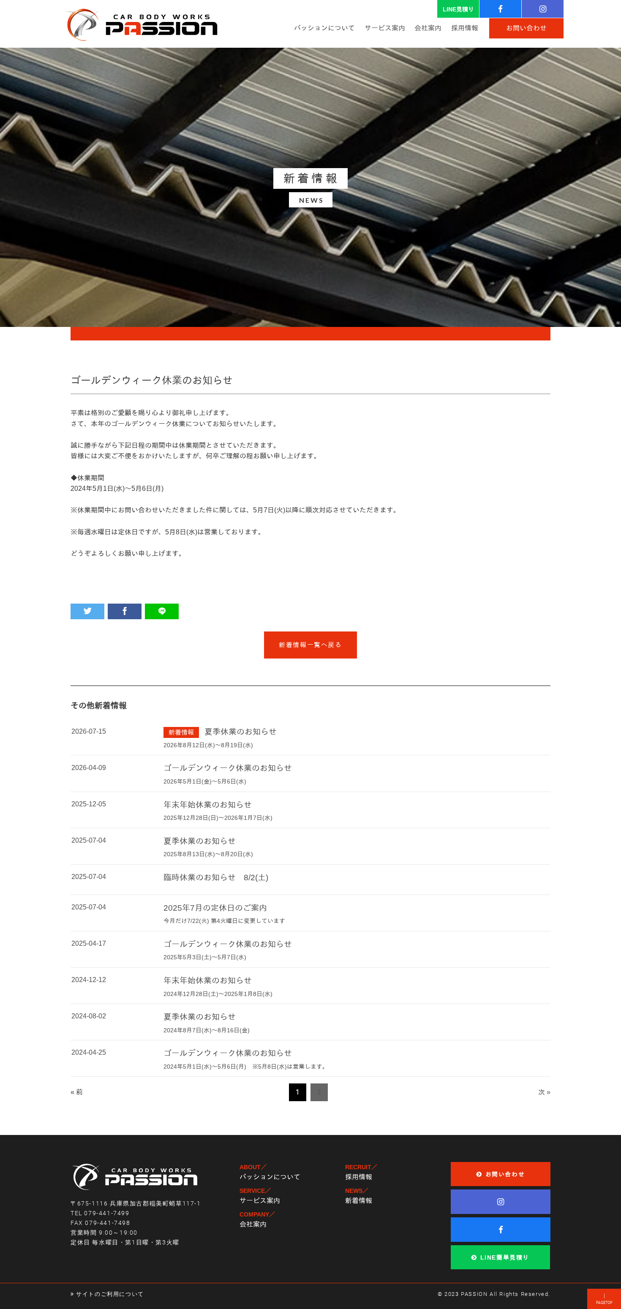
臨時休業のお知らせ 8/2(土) (215, 877)
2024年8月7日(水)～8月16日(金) (206, 1030)
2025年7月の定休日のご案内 (215, 908)
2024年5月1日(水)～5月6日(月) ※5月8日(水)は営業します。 (245, 1066)
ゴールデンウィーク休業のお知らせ (227, 768)
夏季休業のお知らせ (240, 731)
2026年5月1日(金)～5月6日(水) (204, 781)
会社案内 (253, 1224)
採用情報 (358, 1177)
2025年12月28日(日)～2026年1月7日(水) (217, 817)
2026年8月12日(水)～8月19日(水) (208, 745)
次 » (544, 1092)
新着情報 (358, 1200)
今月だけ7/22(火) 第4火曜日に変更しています (224, 920)
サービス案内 (260, 1200)
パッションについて (270, 1177)
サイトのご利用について (110, 1294)
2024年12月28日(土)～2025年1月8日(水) (217, 994)
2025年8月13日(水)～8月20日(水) (208, 854)
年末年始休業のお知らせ (207, 804)
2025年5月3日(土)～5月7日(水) (204, 957)
